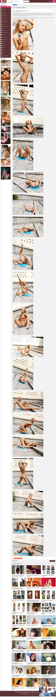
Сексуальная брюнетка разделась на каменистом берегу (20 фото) (48, 626)
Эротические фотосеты (3, 13)
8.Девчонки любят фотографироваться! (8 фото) (17, 663)
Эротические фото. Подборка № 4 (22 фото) (18, 613)
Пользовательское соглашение (5, 3)
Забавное (3, 49)
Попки (3, 24)
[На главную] (5, 1)
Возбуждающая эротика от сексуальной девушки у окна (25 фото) (18, 588)
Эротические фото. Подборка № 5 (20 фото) (48, 601)
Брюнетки (3, 43)
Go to (49, 691)
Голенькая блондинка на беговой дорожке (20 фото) (18, 676)
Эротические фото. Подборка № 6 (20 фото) (18, 601)
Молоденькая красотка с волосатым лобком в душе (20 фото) (33, 676)
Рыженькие (3, 45)
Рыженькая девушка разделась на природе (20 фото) (33, 663)
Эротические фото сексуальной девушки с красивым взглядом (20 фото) (18, 651)
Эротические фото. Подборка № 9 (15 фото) (33, 588)
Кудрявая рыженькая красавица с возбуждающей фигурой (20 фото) (33, 601)
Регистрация (49, 1)
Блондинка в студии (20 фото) (32, 625)
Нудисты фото (4, 39)
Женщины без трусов (5, 26)
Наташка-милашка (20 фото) (32, 687)
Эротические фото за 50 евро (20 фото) (18, 638)
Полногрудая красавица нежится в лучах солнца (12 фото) (48, 676)
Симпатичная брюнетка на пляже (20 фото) (33, 651)
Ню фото (3, 28)
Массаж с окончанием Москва (4, 56)
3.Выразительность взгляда (47, 650)
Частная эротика (4, 37)
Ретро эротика (4, 30)
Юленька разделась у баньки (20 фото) (18, 688)
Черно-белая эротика (3, 35)
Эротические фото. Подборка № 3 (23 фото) (48, 613)
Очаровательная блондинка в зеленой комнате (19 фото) (47, 638)
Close (45, 691)
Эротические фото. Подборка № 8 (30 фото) (48, 576)
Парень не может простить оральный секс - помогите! (46, 663)
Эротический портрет (5, 32)
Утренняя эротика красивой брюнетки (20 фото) (32, 638)
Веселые (3, 47)
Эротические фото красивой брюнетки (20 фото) (32, 613)
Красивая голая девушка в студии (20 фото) (48, 588)
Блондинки (3, 41)
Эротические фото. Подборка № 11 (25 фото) (33, 576)
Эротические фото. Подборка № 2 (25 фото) (18, 626)
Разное (3, 51)
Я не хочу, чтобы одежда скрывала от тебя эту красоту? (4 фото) (18, 576)
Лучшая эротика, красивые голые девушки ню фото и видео (28, 694)
